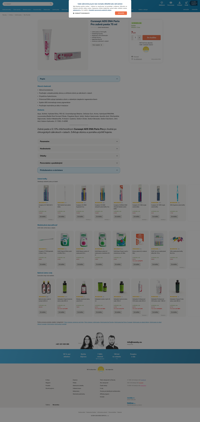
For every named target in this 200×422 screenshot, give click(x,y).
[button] (81, 13)
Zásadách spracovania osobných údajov (100, 10)
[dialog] (100, 9)
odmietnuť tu (77, 10)
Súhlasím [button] (121, 13)
